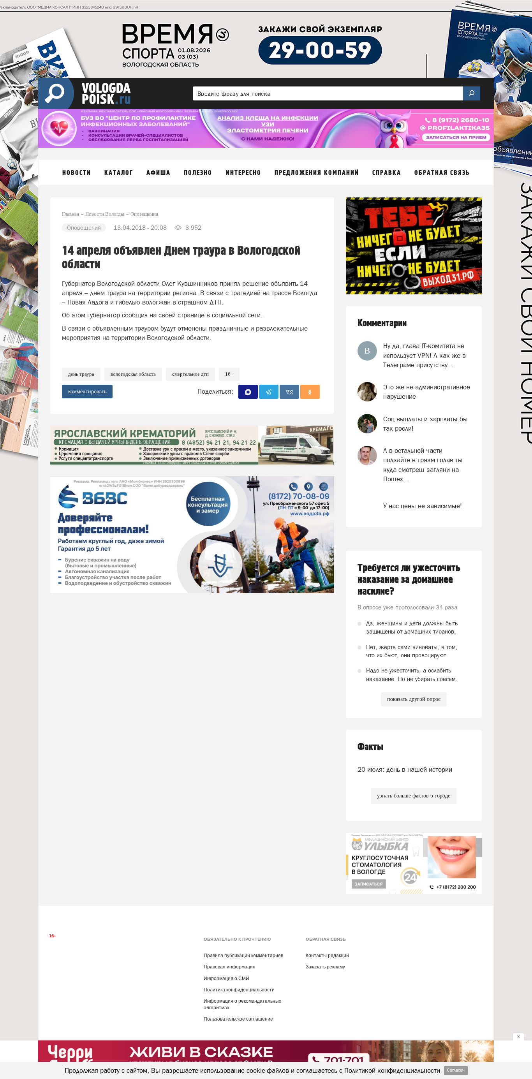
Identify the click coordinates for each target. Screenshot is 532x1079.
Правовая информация (229, 967)
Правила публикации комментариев (243, 955)
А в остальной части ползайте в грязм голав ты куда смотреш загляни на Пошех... (423, 465)
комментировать (87, 391)
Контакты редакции (327, 955)
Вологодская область (133, 374)
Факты (370, 747)
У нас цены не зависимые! (422, 506)
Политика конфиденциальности (239, 990)
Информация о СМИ (226, 978)
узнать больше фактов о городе (413, 796)
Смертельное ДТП (190, 374)
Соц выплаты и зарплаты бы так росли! (425, 423)
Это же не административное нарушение (426, 391)
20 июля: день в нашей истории (405, 769)
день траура (81, 374)
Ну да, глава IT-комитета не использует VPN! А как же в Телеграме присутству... (424, 355)
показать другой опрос (413, 699)
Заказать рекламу (325, 967)
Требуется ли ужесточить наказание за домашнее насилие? (409, 579)
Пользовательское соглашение (238, 1019)
